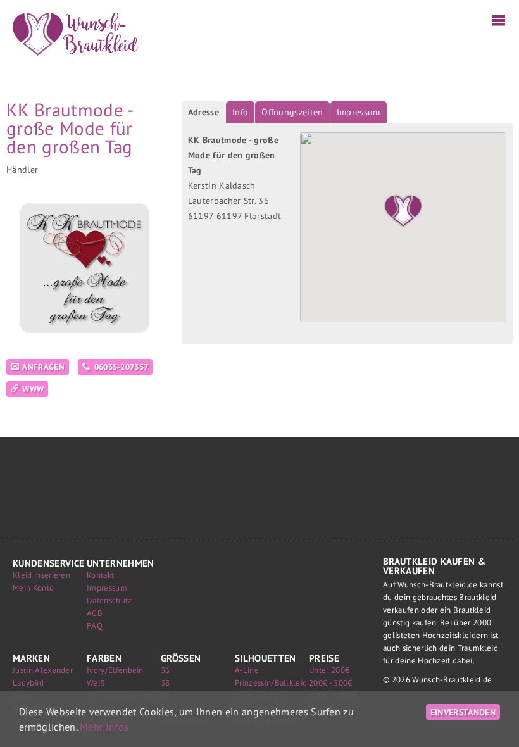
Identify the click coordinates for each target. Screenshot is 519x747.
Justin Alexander (43, 670)
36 (165, 670)
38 (165, 682)
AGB (95, 613)
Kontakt (100, 575)
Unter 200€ (329, 670)
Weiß (96, 682)
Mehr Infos (104, 726)
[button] (403, 208)
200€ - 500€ (331, 682)
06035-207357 (121, 366)
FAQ (95, 625)
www (33, 389)
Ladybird (28, 682)
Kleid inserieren (41, 575)
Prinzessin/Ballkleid (271, 682)
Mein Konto (33, 587)
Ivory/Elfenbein (115, 670)
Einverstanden (463, 712)
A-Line (247, 670)
